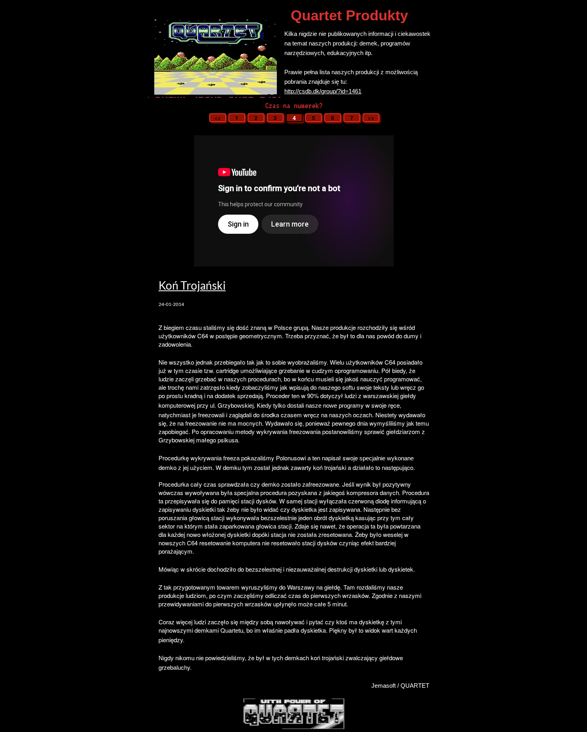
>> (371, 118)
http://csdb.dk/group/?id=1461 (322, 91)
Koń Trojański (192, 285)
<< (217, 118)
